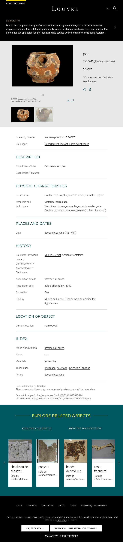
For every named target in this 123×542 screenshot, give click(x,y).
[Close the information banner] (115, 27)
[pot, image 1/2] (22, 114)
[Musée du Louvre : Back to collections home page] (65, 8)
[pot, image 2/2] (43, 114)
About (19, 505)
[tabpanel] (61, 463)
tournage (62, 367)
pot (46, 354)
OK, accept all (35, 528)
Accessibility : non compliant (94, 505)
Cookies (61, 505)
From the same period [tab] (36, 428)
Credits (73, 505)
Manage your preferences (61, 536)
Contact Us (32, 505)
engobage (50, 367)
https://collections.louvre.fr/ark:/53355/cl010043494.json (61, 398)
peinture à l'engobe (79, 367)
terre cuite (50, 361)
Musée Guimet (53, 254)
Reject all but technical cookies (76, 528)
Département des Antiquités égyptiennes (67, 143)
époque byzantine (54, 374)
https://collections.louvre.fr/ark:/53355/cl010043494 (54, 395)
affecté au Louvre (54, 347)
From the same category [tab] (85, 428)
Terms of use (47, 505)
